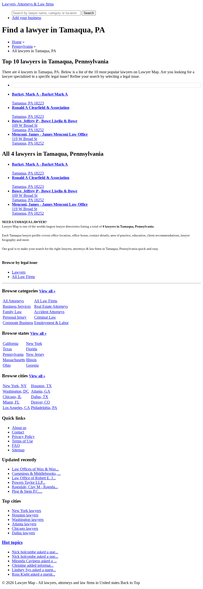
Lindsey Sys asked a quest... (34, 570)
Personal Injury (14, 317)
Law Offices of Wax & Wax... (35, 469)
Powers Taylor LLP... (28, 482)
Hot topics (12, 542)
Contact (18, 432)
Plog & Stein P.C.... (27, 491)
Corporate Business (18, 323)
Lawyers (18, 272)
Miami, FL (11, 402)
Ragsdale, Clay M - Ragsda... (35, 487)
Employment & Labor (51, 323)
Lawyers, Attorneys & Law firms (28, 4)
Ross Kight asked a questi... (33, 574)
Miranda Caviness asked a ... (34, 561)
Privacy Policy (23, 437)
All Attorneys (13, 301)
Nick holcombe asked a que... (35, 552)
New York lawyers (26, 511)
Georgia (32, 365)
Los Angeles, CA (16, 408)
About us (19, 428)
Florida (31, 349)
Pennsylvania (22, 46)
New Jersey (35, 354)
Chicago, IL (12, 397)
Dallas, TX (39, 397)
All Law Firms (23, 277)
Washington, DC (16, 391)
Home (17, 42)
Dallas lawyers (23, 533)
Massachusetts (14, 360)
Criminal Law (45, 317)
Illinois (31, 360)
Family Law (12, 312)
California (10, 343)
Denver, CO (40, 402)
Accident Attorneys (49, 312)
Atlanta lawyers (24, 524)
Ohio (7, 365)
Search (89, 13)
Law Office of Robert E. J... (34, 478)
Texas (7, 349)
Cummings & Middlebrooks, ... (36, 473)
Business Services (17, 306)
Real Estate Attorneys (51, 306)
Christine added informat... (32, 565)
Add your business (26, 18)
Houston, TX (41, 386)
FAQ (16, 445)
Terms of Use (22, 441)
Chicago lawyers (25, 528)
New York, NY (15, 386)
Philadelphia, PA (44, 408)
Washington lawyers (28, 519)
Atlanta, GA (40, 391)
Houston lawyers (25, 515)
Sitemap (18, 450)
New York (34, 343)
